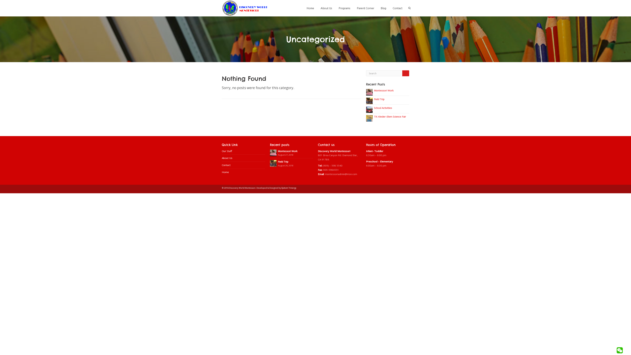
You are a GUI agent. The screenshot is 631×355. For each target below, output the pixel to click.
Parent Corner (365, 8)
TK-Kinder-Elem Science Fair (390, 116)
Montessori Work (384, 90)
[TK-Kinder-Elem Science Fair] (369, 118)
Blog (383, 8)
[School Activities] (369, 109)
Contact (397, 8)
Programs (344, 8)
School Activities (383, 107)
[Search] (405, 73)
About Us (227, 158)
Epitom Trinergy (288, 188)
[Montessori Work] (369, 92)
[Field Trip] (369, 100)
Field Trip (379, 99)
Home (310, 8)
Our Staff (227, 151)
